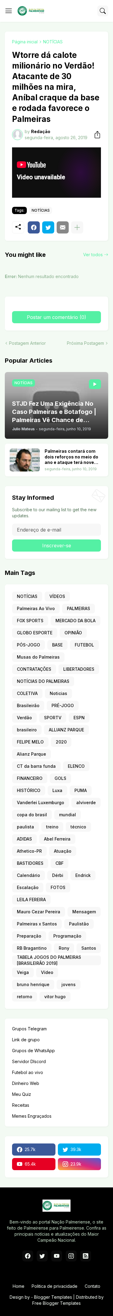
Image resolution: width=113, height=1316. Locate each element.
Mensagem (84, 911)
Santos (88, 948)
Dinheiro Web (25, 1083)
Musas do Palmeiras (38, 657)
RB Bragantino (32, 948)
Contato (92, 1286)
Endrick (83, 875)
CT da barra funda (36, 766)
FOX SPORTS (30, 620)
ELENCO (76, 766)
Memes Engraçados (32, 1116)
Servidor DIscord (29, 1061)
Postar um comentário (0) (56, 317)
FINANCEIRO (29, 778)
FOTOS (58, 887)
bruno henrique (33, 984)
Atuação (62, 851)
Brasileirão (28, 705)
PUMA (80, 790)
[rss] (85, 1256)
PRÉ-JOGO (63, 705)
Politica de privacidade (54, 1286)
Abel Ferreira (57, 838)
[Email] (63, 227)
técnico (78, 826)
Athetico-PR (29, 851)
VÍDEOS (57, 596)
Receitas (20, 1105)
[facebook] (27, 1256)
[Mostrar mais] (77, 227)
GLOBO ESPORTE (34, 632)
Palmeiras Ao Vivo (36, 608)
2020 (61, 741)
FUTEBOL (84, 644)
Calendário (28, 875)
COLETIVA (27, 693)
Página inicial (25, 41)
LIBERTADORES (78, 669)
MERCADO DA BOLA (75, 620)
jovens (68, 984)
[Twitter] (48, 227)
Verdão (24, 717)
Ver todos (93, 254)
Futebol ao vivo (27, 1072)
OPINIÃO (73, 632)
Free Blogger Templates (56, 1303)
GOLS (60, 778)
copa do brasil (32, 814)
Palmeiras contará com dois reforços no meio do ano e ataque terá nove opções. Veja (71, 457)
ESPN (79, 717)
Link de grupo (26, 1039)
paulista (25, 826)
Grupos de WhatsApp (33, 1050)
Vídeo (47, 972)
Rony (64, 948)
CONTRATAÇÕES (34, 669)
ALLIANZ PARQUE (66, 729)
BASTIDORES (30, 863)
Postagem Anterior (27, 343)
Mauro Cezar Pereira (38, 911)
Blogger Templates (53, 1297)
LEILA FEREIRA (31, 899)
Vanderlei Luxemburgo (40, 802)
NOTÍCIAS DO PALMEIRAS (43, 681)
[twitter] (42, 1256)
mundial (67, 814)
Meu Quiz (21, 1094)
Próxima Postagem (85, 343)
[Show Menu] (8, 10)
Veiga (23, 972)
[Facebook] (34, 227)
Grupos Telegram (29, 1028)
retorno (24, 996)
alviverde (86, 802)
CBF (59, 863)
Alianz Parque (31, 754)
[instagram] (71, 1256)
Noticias (58, 693)
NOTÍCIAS (53, 41)
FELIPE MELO (30, 741)
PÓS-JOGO (28, 644)
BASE (57, 644)
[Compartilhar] (95, 134)
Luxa (57, 790)
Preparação (29, 935)
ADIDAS (24, 838)
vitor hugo (55, 996)
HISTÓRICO (28, 790)
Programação (67, 935)
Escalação (28, 887)
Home (18, 1286)
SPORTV (52, 717)
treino (52, 826)
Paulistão (79, 923)
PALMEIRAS (78, 608)
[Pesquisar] (102, 10)
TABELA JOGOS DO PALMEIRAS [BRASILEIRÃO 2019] (49, 960)
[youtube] (56, 1256)
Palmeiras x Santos (37, 923)
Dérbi (57, 875)
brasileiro (27, 729)
